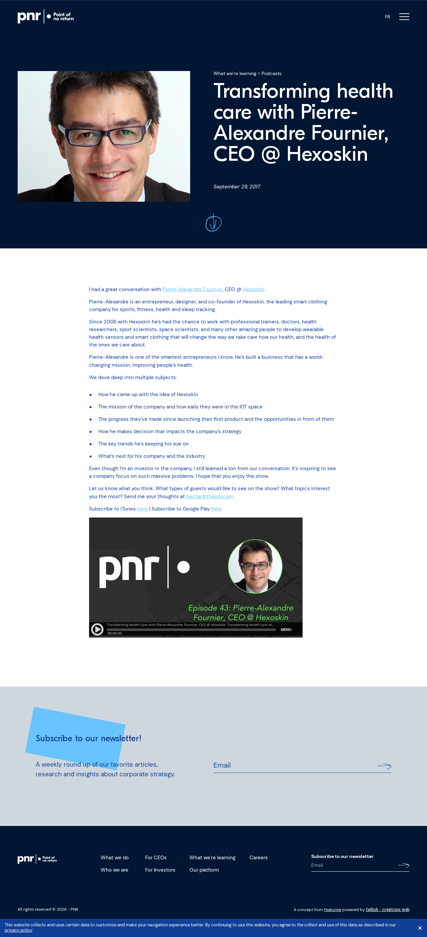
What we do (115, 857)
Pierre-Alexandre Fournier (192, 289)
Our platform (204, 870)
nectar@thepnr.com (209, 496)
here (142, 509)
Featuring (332, 909)
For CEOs (156, 857)
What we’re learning (235, 73)
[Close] (420, 928)
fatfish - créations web (387, 909)
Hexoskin (253, 289)
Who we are (114, 870)
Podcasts (272, 73)
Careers (259, 857)
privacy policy (18, 930)
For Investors (160, 870)
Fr (387, 16)
